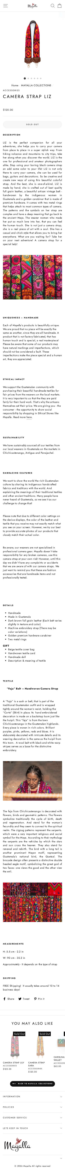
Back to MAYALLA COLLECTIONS (35, 1083)
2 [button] (28, 78)
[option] (33, 44)
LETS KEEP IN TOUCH (15, 1128)
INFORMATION (11, 1096)
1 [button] (25, 78)
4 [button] (35, 78)
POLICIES (8, 1107)
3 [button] (31, 78)
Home (14, 85)
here (29, 417)
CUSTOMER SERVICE (15, 1117)
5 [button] (38, 78)
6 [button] (41, 78)
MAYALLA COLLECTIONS (36, 85)
